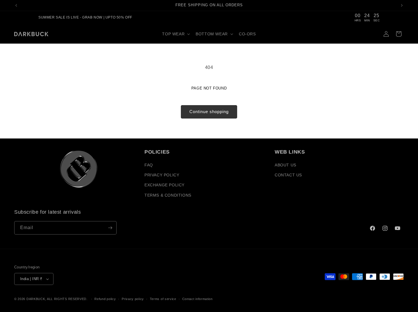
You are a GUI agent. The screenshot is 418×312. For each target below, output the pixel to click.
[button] (175, 34)
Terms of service (163, 299)
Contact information (197, 299)
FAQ (148, 165)
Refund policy (105, 299)
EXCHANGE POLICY (164, 185)
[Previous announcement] (16, 5)
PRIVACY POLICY (161, 175)
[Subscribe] (110, 227)
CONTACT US (288, 175)
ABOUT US (285, 165)
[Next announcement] (402, 5)
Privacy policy (133, 299)
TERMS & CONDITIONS (167, 195)
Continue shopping (209, 111)
